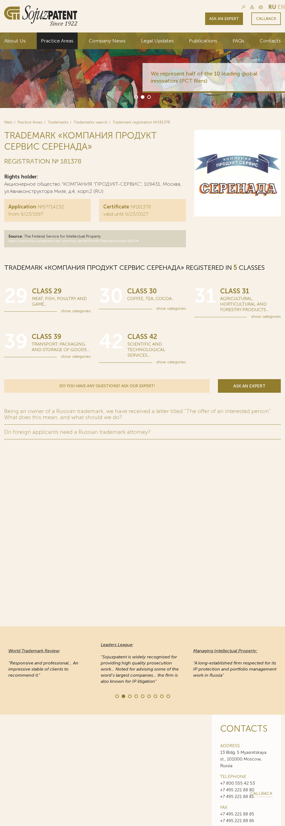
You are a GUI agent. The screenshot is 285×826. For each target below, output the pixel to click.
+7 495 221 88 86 (237, 820)
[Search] (243, 7)
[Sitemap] (252, 7)
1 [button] (135, 96)
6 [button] (148, 695)
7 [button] (155, 695)
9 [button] (167, 695)
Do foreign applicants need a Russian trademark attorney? (77, 432)
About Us (15, 41)
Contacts (270, 41)
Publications (203, 41)
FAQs (238, 41)
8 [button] (161, 695)
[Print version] (261, 7)
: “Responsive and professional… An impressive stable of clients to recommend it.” (43, 663)
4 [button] (135, 695)
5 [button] (142, 695)
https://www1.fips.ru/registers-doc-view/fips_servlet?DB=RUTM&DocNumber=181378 (73, 241)
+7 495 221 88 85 (237, 814)
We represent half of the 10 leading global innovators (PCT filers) (204, 77)
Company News (107, 41)
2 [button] (142, 96)
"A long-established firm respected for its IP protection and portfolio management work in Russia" (234, 663)
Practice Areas (57, 41)
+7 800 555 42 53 (237, 783)
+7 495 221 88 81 (237, 796)
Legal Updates (157, 41)
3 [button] (148, 96)
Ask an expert (224, 18)
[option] (142, 70)
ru (272, 7)
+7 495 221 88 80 (237, 789)
